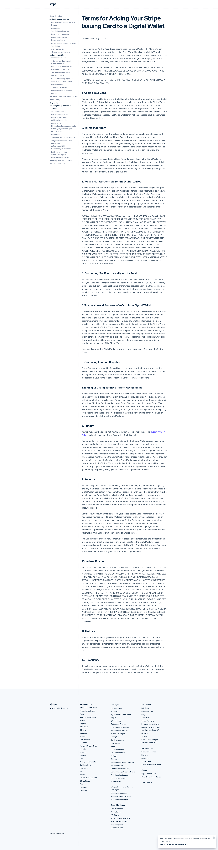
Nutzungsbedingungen (60, 34)
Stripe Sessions (147, 721)
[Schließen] (213, 838)
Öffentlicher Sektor (118, 778)
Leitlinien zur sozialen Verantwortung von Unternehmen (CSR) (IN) (60, 154)
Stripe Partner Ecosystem (121, 796)
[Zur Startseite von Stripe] (52, 704)
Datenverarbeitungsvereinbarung (64, 96)
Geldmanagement (118, 740)
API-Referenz (116, 812)
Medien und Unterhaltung (121, 768)
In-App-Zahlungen (118, 733)
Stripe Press (146, 761)
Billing (82, 720)
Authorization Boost (88, 717)
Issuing (83, 755)
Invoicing (83, 752)
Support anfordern (148, 773)
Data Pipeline (85, 739)
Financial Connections (88, 746)
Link (81, 758)
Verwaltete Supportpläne (151, 777)
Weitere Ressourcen (149, 743)
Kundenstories (147, 711)
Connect (83, 733)
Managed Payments (88, 762)
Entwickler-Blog (117, 828)
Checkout (84, 727)
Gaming (114, 759)
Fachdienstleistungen (119, 775)
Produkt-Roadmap (148, 752)
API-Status (115, 815)
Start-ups (114, 711)
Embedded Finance (118, 724)
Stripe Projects (117, 824)
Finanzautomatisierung (120, 727)
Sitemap (144, 736)
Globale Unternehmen (119, 730)
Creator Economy (118, 753)
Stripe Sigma (85, 781)
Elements (84, 743)
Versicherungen (117, 765)
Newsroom (145, 758)
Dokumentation (117, 808)
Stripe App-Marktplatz (119, 793)
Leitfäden (145, 708)
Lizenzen (145, 733)
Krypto (82, 736)
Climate (83, 730)
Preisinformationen (87, 711)
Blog (143, 714)
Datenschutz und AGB (150, 724)
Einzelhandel (116, 781)
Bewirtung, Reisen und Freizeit (122, 762)
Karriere (144, 755)
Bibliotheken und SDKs (119, 821)
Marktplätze (115, 737)
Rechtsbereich (56, 16)
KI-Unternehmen (117, 749)
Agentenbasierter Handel (121, 714)
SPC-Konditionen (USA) (60, 72)
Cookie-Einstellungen (149, 739)
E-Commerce (116, 721)
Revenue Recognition (88, 778)
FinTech (114, 756)
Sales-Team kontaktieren (151, 764)
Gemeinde (145, 718)
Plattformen (115, 743)
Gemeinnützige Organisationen (123, 772)
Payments (84, 768)
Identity (83, 749)
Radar (82, 774)
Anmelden (145, 782)
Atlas (82, 714)
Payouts (83, 771)
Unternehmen (116, 708)
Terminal (83, 787)
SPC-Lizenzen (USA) (59, 75)
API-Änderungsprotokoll (120, 818)
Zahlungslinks (85, 765)
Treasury (83, 790)
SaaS (113, 746)
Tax (81, 784)
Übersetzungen (56, 99)
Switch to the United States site (173, 844)
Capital (83, 723)
